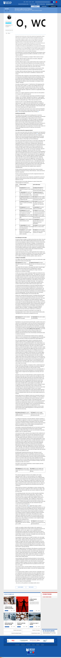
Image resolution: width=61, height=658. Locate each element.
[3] (37, 133)
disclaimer (37, 644)
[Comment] (8, 33)
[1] (18, 111)
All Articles (35, 6)
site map (33, 644)
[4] (28, 505)
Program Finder (33, 4)
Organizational (7, 626)
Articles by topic (53, 6)
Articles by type (44, 6)
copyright (42, 644)
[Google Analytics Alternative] (2, 657)
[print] (9, 33)
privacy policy (17, 644)
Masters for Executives (40, 4)
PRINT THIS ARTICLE (31, 587)
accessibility (28, 644)
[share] (7, 33)
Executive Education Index (23, 4)
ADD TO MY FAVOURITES (20, 587)
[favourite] (6, 33)
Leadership (6, 610)
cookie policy (23, 644)
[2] (38, 111)
